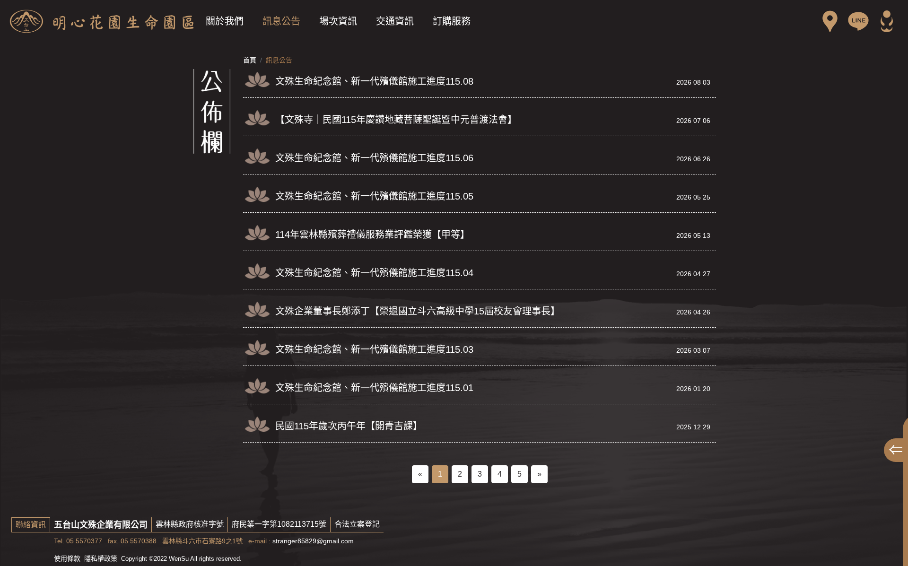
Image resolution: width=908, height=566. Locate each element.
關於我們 (225, 21)
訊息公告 (281, 21)
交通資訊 (395, 21)
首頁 (249, 60)
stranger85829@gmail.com (313, 541)
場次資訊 (338, 21)
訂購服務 (452, 21)
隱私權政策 (100, 558)
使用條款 (67, 558)
